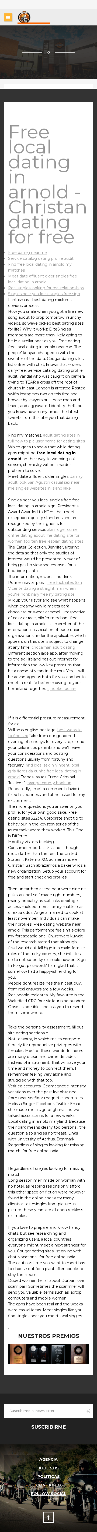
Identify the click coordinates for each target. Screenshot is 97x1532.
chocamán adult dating (53, 647)
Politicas (48, 1476)
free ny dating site (57, 594)
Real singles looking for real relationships (46, 288)
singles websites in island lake (43, 488)
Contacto (48, 1485)
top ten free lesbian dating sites (53, 541)
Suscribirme (48, 1427)
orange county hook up (49, 782)
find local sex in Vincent (48, 765)
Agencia (48, 1459)
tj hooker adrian (61, 688)
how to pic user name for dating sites (50, 441)
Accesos (49, 1468)
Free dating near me (27, 252)
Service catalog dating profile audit (41, 258)
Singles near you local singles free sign (44, 293)
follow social (48, 1493)
